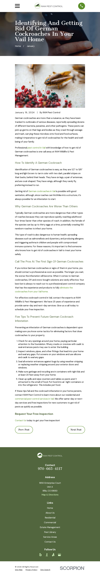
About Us (50, 512)
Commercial (50, 522)
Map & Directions (50, 494)
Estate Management (50, 527)
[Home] (49, 6)
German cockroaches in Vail (42, 191)
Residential (50, 517)
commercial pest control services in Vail (34, 398)
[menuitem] (19, 569)
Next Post (76, 429)
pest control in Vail (36, 147)
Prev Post (23, 429)
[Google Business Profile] (59, 554)
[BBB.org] (46, 554)
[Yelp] (40, 554)
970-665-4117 (50, 469)
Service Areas (50, 536)
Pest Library (50, 532)
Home (50, 508)
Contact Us (20, 420)
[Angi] (53, 554)
